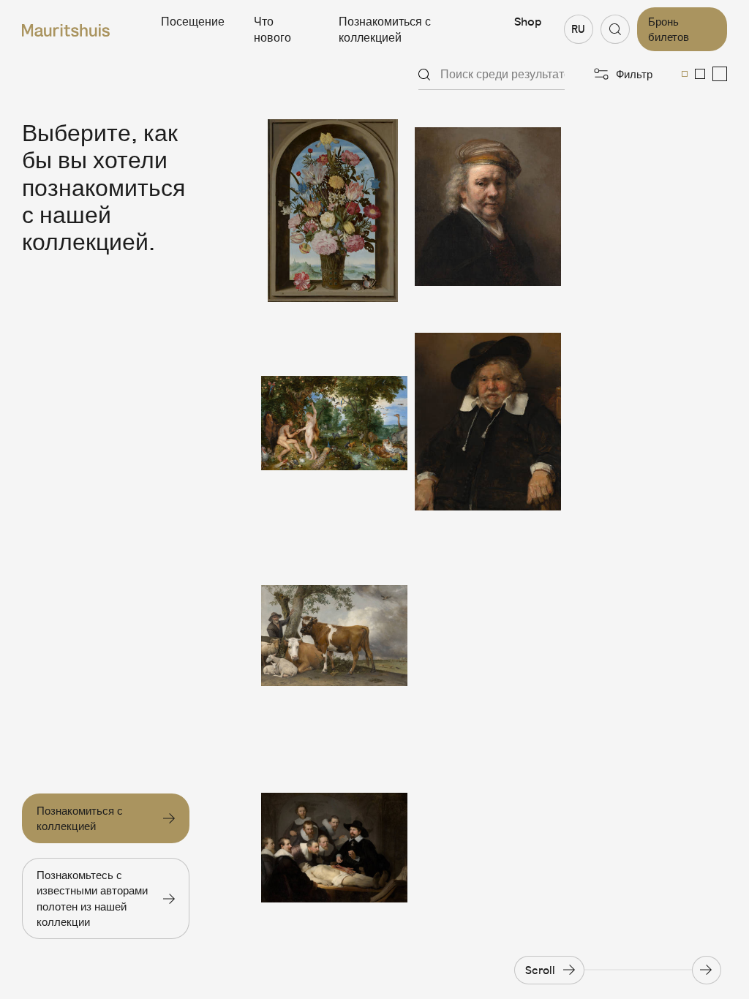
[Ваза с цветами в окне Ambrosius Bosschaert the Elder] (334, 210)
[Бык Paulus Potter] (334, 635)
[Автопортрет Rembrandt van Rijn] (488, 210)
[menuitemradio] (685, 74)
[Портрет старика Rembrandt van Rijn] (488, 422)
